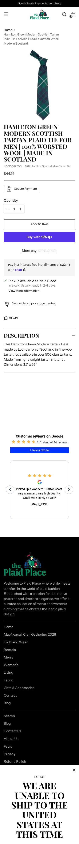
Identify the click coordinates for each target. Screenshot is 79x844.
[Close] (74, 770)
